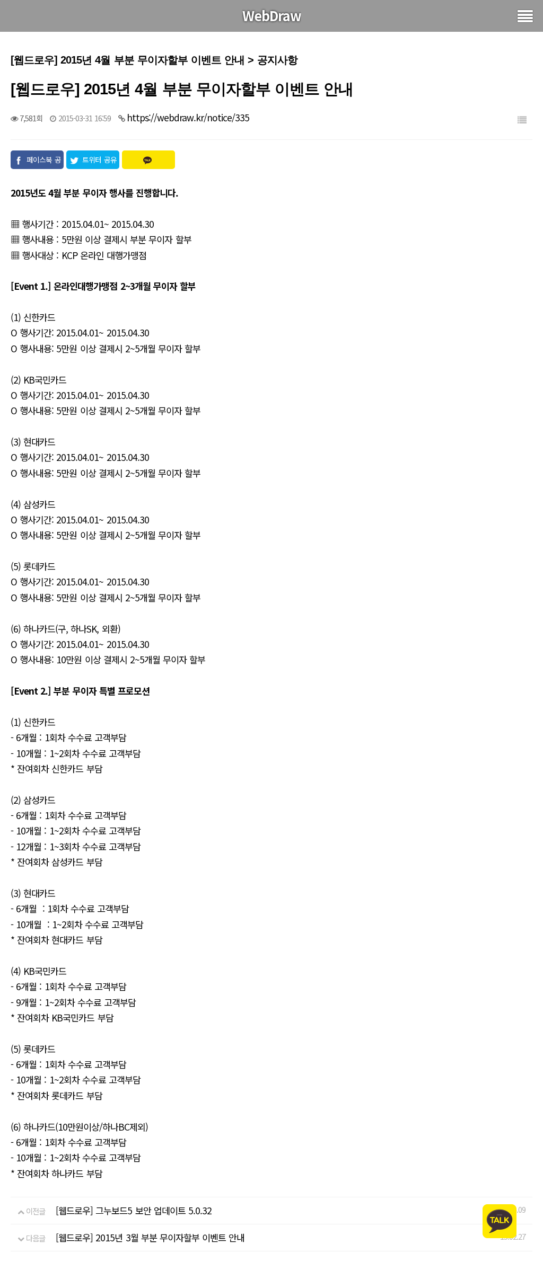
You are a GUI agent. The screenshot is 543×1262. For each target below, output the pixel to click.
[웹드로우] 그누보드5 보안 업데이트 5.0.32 (134, 1210)
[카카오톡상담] (499, 1219)
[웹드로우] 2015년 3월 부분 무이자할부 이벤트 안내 (150, 1237)
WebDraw (271, 15)
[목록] (521, 119)
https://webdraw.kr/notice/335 (188, 117)
